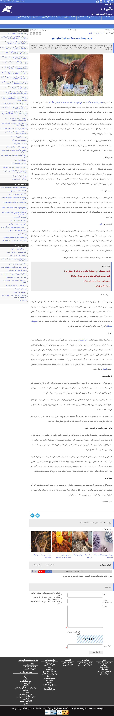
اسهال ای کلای (22, 301)
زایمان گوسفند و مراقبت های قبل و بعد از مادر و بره (13, 156)
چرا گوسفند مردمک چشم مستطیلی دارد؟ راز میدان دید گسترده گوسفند (13, 78)
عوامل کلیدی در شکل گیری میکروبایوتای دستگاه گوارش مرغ (14, 172)
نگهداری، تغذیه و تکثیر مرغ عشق (16, 191)
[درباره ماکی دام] (112, 1)
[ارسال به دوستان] (34, 33)
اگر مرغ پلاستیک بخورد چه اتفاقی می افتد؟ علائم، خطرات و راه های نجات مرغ (14, 93)
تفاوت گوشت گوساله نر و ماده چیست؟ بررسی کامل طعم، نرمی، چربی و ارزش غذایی (13, 48)
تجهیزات (49, 680)
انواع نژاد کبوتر (22, 234)
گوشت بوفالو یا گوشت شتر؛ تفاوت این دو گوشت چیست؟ (14, 63)
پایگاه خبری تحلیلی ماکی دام (59, 709)
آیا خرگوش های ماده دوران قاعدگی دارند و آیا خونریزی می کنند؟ (14, 213)
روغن (25, 704)
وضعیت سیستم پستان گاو (19, 140)
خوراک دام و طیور (85, 523)
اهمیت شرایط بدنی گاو (20, 144)
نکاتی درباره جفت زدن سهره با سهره (16, 277)
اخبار (98, 17)
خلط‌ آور (26, 692)
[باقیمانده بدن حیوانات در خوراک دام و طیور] (41, 542)
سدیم (97, 523)
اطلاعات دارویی (69, 17)
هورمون (49, 676)
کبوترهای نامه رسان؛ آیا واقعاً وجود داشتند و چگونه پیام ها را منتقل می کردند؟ (14, 43)
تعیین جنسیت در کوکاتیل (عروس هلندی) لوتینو (14, 203)
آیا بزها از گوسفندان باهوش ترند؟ (16, 34)
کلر (101, 224)
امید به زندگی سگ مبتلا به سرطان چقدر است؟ (13, 129)
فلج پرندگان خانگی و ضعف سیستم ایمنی (15, 237)
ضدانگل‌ (26, 686)
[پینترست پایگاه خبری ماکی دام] (21, 22)
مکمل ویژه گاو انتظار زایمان (18, 164)
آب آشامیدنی (82, 340)
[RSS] (101, 1)
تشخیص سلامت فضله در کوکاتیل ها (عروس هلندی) (13, 198)
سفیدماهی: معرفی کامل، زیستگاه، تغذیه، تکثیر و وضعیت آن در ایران (13, 124)
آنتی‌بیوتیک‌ (25, 684)
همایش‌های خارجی (85, 665)
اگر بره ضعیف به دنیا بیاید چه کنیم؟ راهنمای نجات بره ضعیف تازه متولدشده (14, 68)
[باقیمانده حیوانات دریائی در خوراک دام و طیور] (82, 542)
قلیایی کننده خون (25, 695)
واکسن (49, 687)
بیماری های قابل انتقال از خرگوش (17, 231)
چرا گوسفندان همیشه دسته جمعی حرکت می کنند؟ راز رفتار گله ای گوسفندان (14, 73)
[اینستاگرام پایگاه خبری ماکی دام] (8, 22)
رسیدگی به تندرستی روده (19, 179)
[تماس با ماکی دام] (108, 1)
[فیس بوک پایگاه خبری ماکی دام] (15, 22)
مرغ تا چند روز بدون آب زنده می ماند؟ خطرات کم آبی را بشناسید (15, 119)
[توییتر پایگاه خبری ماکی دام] (5, 22)
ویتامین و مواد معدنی (49, 674)
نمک (101, 523)
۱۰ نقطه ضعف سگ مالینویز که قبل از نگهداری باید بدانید (15, 133)
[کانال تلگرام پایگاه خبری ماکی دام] (11, 22)
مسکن (25, 690)
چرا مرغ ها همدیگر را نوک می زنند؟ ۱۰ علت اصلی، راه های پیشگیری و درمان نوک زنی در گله (13, 113)
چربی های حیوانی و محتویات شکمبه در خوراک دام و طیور (63, 556)
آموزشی (104, 665)
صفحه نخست (107, 17)
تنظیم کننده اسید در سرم (26, 697)
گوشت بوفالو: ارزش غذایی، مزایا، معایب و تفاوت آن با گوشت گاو (14, 88)
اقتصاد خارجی (68, 665)
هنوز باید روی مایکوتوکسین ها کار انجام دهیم (103, 556)
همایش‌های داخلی (85, 663)
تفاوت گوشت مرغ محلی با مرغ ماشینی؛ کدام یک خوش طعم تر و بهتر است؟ (14, 58)
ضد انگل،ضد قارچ (49, 672)
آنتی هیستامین (49, 665)
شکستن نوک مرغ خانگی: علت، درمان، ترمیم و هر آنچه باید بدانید (13, 108)
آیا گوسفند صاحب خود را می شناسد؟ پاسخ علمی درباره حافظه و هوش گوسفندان (14, 83)
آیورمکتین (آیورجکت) (19, 217)
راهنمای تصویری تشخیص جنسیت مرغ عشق (13, 187)
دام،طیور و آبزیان (94, 33)
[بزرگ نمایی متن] (40, 33)
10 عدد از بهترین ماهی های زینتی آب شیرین (13, 227)
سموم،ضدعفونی (49, 678)
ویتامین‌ (25, 679)
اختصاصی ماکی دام (104, 672)
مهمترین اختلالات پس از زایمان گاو (16, 147)
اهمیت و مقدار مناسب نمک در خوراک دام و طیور (71, 38)
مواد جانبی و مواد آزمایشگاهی (25, 688)
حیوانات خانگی (104, 667)
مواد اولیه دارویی (24, 17)
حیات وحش (104, 674)
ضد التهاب (49, 669)
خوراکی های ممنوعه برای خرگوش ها (16, 286)
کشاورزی (36, 17)
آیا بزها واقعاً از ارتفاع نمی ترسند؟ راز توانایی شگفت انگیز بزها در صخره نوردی (13, 38)
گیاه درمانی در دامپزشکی (19, 176)
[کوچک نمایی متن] (37, 33)
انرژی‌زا (26, 699)
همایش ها (90, 17)
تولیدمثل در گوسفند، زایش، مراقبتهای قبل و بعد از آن (14, 151)
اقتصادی (81, 17)
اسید (25, 677)
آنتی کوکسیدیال (49, 689)
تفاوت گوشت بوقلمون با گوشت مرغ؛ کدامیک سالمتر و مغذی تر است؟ (13, 53)
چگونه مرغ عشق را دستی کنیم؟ (17, 224)
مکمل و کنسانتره (49, 685)
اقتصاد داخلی (67, 663)
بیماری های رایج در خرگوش (18, 221)
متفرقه (49, 683)
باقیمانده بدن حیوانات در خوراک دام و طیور (42, 556)
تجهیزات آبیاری (30, 666)
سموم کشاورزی (30, 669)
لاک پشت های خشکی (20, 292)
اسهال (105, 369)
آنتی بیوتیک (49, 663)
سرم (49, 667)
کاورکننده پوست (25, 701)
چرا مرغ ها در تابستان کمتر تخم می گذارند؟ (14, 104)
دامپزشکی (104, 669)
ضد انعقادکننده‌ (25, 681)
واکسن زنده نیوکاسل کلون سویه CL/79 (14, 168)
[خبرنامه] (97, 1)
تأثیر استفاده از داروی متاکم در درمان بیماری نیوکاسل (13, 281)
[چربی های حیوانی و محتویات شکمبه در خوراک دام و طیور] (62, 542)
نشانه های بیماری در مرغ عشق (17, 194)
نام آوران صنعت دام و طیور (51, 17)
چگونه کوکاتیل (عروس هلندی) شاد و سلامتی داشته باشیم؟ (13, 208)
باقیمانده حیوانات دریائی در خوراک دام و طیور (82, 556)
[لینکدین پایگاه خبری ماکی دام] (18, 22)
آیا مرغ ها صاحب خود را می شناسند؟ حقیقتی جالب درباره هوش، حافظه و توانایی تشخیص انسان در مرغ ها (13, 98)
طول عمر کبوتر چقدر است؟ (18, 137)
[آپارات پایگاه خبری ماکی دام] (1, 22)
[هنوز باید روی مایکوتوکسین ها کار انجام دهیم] (103, 542)
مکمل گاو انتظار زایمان (20, 160)
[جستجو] (105, 1)
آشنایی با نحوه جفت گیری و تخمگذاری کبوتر (13, 241)
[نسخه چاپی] (31, 33)
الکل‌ (25, 675)
